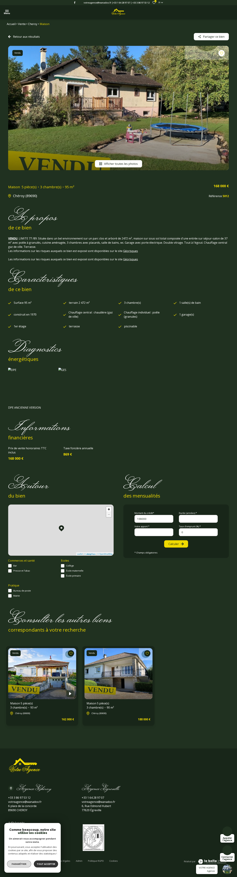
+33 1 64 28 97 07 (121, 2)
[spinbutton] (198, 532)
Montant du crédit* (144, 513)
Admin (79, 860)
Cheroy (32, 24)
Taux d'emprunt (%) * (190, 526)
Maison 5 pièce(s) (24, 705)
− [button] (109, 514)
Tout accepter (46, 864)
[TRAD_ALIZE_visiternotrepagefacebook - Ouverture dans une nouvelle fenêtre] (74, 2)
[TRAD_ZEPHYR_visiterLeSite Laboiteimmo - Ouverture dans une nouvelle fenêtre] (212, 861)
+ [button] (109, 509)
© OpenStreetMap (105, 553)
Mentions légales (61, 860)
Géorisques (130, 251)
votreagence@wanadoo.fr (97, 2)
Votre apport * (141, 526)
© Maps (90, 553)
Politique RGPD (96, 860)
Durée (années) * (188, 513)
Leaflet (80, 553)
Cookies (113, 860)
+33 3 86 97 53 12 (141, 2)
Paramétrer (19, 864)
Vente (22, 24)
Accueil (11, 24)
